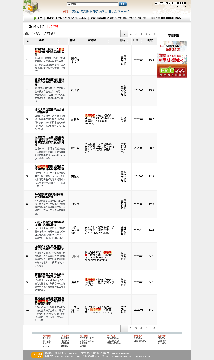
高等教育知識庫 (87, 338)
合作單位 (162, 343)
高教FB (46, 346)
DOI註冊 (83, 346)
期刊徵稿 (47, 341)
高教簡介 (162, 338)
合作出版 (47, 338)
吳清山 (103, 11)
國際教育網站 (140, 341)
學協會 (72, 18)
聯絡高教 (47, 343)
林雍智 (94, 11)
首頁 (39, 18)
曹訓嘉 (113, 11)
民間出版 (81, 18)
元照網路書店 (113, 341)
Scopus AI (124, 11)
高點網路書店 (113, 338)
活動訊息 (65, 346)
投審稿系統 (85, 343)
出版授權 (162, 341)
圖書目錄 (65, 338)
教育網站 (138, 338)
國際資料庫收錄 (87, 341)
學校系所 (62, 18)
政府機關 (112, 18)
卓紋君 (75, 11)
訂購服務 (65, 343)
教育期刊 (65, 341)
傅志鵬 (85, 11)
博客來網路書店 (114, 343)
